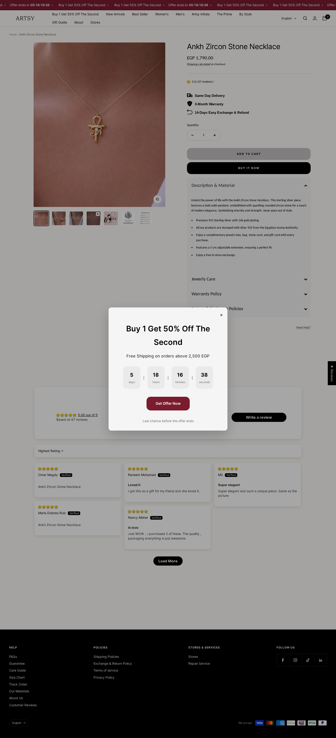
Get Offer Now (168, 403)
